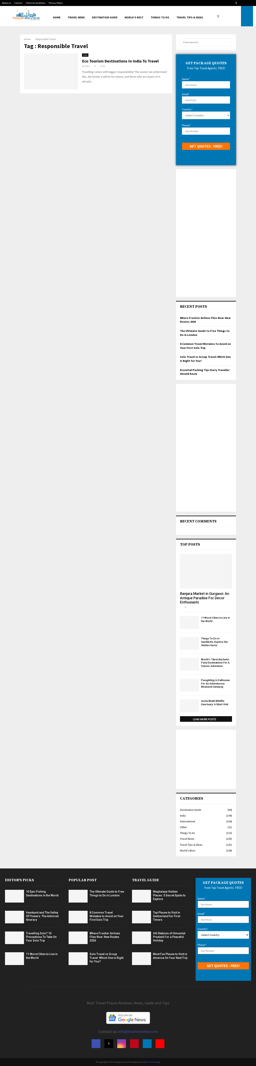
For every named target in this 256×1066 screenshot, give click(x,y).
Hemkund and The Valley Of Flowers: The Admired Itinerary (42, 916)
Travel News (76, 17)
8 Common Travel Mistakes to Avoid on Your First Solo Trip (205, 346)
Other (183, 827)
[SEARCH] (228, 42)
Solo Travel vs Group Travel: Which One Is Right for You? (106, 957)
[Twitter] (219, 16)
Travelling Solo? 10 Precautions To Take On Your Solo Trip (41, 937)
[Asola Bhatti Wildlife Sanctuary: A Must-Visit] (189, 705)
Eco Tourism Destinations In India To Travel (120, 60)
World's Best (187, 850)
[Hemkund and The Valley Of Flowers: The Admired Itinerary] (14, 917)
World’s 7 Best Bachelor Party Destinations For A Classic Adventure (215, 663)
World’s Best (134, 17)
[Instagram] (223, 16)
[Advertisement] (206, 233)
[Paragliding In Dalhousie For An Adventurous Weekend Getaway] (189, 685)
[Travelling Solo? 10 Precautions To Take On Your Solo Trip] (14, 938)
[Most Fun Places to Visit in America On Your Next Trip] (141, 958)
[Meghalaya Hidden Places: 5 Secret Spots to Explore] (141, 896)
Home (56, 17)
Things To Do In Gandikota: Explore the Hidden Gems (214, 642)
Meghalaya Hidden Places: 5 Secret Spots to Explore (169, 895)
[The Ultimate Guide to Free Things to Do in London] (78, 896)
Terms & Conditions (35, 2)
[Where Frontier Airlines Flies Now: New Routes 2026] (78, 938)
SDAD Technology (151, 1061)
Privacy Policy (56, 2)
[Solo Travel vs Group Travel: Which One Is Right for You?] (78, 958)
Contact (18, 2)
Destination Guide (104, 17)
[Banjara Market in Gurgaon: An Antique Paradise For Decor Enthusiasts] (206, 571)
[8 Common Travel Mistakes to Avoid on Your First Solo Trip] (78, 917)
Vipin (87, 65)
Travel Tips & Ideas (189, 17)
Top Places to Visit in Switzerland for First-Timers (167, 916)
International (187, 821)
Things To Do (160, 17)
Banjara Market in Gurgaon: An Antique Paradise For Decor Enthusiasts (204, 597)
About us (6, 2)
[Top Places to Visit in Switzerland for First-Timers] (141, 917)
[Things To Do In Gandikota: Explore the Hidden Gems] (189, 643)
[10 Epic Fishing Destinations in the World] (14, 896)
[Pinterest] (228, 16)
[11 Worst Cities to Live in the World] (189, 622)
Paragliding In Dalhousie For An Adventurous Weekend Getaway (215, 683)
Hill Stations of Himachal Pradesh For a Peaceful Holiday (169, 937)
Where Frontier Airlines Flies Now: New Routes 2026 (105, 937)
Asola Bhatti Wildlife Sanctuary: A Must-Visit (214, 702)
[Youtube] (237, 16)
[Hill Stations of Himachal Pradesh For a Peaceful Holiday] (141, 938)
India (85, 55)
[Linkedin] (232, 16)
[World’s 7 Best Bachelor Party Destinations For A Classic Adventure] (189, 664)
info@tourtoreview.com (138, 1031)
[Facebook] (215, 16)
